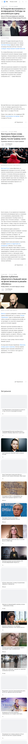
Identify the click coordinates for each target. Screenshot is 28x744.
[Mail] (4, 1)
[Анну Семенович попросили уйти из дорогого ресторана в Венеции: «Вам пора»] (14, 470)
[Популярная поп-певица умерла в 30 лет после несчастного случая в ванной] (14, 729)
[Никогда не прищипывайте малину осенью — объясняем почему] (14, 600)
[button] (14, 28)
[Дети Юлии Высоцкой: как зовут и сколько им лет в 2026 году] (14, 535)
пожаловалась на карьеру (12, 116)
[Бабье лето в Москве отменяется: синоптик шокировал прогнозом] (14, 664)
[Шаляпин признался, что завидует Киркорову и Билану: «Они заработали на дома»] (14, 621)
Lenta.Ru (16, 6)
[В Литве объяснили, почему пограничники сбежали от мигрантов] (14, 578)
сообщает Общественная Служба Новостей (13, 48)
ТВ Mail (15, 131)
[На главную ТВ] (6, 1)
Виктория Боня (5, 168)
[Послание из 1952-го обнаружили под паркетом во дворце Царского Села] (14, 491)
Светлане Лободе (6, 44)
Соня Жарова (8, 144)
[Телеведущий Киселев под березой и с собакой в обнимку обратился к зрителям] (14, 427)
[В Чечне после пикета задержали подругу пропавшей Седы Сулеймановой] (14, 643)
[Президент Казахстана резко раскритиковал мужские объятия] (14, 513)
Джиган (3, 313)
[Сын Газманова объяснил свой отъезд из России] (14, 448)
